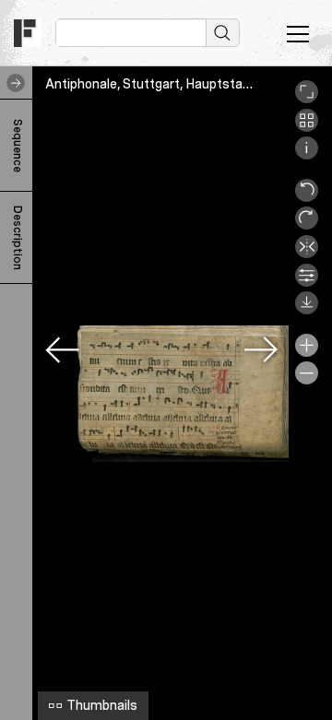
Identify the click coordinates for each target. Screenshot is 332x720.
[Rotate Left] (306, 197)
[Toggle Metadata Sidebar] (12, 83)
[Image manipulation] (306, 282)
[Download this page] (306, 309)
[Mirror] (306, 253)
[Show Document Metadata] (306, 155)
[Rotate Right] (306, 225)
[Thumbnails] (306, 127)
